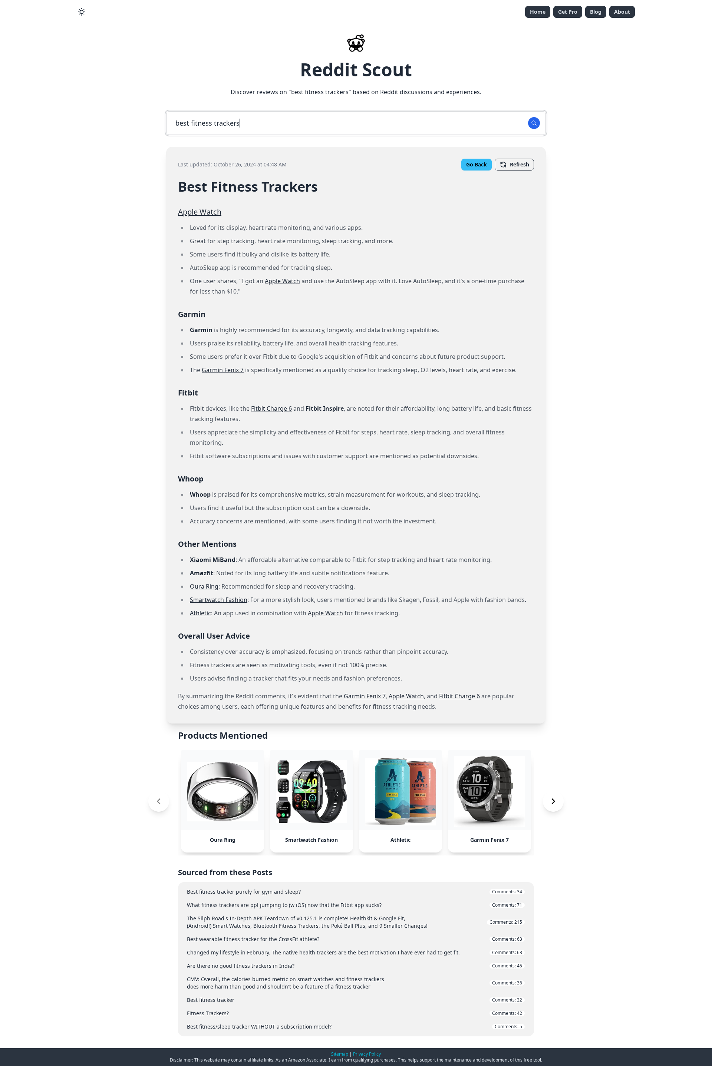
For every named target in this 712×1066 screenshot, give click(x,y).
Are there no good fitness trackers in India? (354, 965)
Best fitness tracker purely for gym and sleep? (354, 891)
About (622, 11)
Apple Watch (199, 212)
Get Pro (567, 11)
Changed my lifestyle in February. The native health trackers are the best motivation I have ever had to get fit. (354, 952)
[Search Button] (534, 123)
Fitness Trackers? (354, 1013)
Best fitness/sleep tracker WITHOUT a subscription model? (354, 1026)
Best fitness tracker (354, 999)
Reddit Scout (356, 69)
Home (537, 11)
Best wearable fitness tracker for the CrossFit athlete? (354, 939)
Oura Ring (204, 586)
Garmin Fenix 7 (223, 370)
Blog (595, 11)
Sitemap (339, 1054)
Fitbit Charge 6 (271, 408)
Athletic (200, 613)
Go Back (476, 164)
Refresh (519, 164)
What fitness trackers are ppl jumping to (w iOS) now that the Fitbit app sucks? (354, 904)
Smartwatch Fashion (218, 600)
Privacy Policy (367, 1054)
